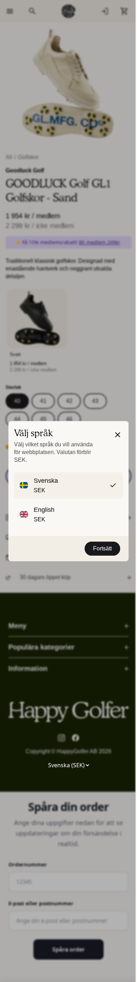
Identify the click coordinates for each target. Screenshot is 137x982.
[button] (117, 447)
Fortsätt (102, 548)
